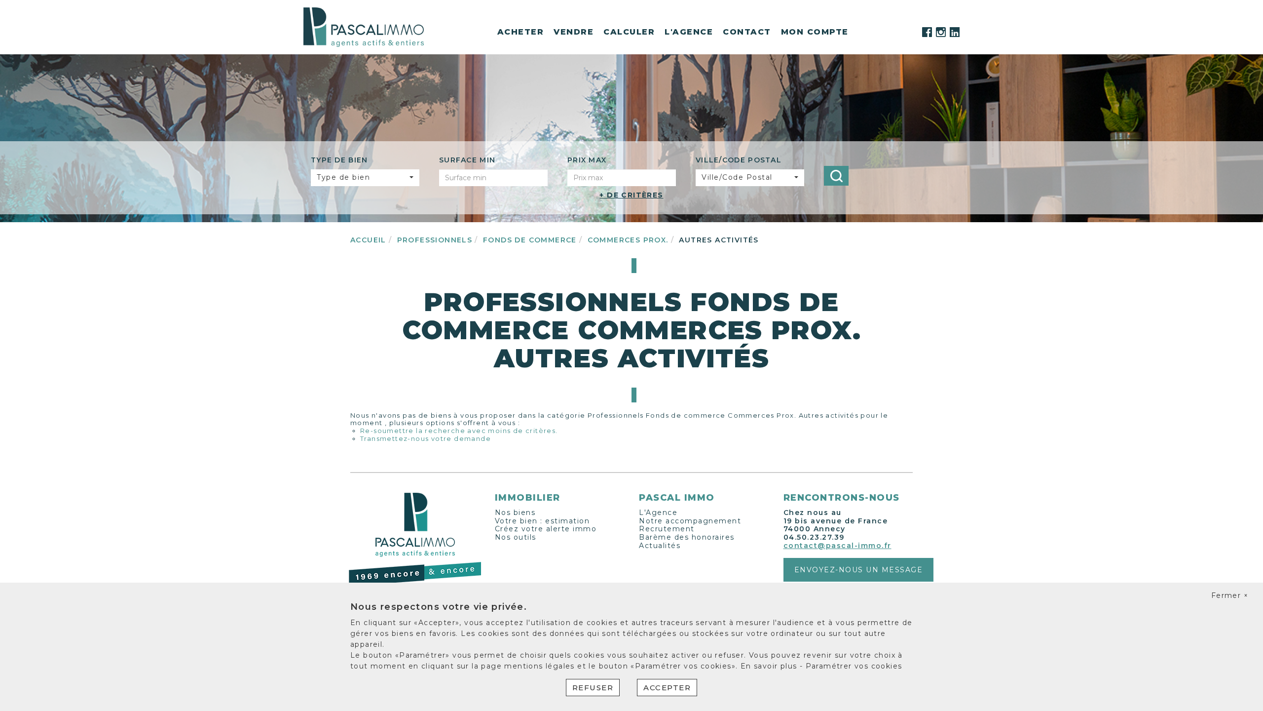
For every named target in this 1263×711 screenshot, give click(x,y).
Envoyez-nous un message (858, 569)
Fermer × (1229, 595)
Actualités (659, 545)
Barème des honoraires (687, 537)
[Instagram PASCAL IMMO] (941, 32)
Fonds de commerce (530, 240)
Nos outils (515, 537)
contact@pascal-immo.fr (837, 545)
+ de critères (631, 195)
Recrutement (667, 528)
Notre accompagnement (690, 520)
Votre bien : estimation (542, 520)
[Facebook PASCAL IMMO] (927, 32)
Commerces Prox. (628, 240)
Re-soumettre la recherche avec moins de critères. (459, 430)
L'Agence (658, 512)
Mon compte (815, 32)
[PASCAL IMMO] (363, 26)
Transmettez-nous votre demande (425, 438)
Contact (747, 32)
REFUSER (593, 687)
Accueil (368, 240)
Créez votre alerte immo (546, 528)
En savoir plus (770, 666)
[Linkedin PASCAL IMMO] (955, 32)
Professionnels (435, 240)
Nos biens (515, 512)
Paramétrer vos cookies (854, 666)
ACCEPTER (667, 687)
